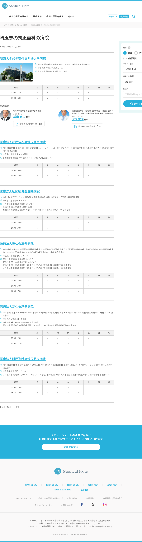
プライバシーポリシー (44, 505)
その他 (71, 16)
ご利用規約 (89, 498)
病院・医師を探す (55, 16)
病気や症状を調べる (19, 16)
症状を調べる (52, 485)
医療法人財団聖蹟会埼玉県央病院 (23, 359)
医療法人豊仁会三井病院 (17, 243)
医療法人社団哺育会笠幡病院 (20, 191)
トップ (4, 25)
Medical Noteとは (23, 498)
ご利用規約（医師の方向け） (113, 498)
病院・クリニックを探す (18, 25)
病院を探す (93, 485)
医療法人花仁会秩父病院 (17, 306)
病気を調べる (31, 485)
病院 (130, 53)
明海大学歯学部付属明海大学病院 (23, 58)
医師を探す (112, 485)
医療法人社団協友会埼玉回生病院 (23, 142)
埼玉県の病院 (35, 25)
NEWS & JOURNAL (62, 490)
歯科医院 (132, 58)
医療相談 (37, 16)
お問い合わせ (67, 505)
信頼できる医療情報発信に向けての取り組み (57, 498)
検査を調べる (73, 485)
